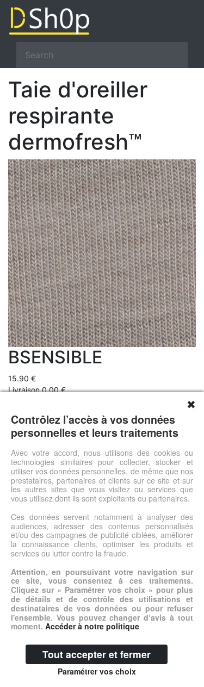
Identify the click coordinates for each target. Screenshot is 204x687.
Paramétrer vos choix (97, 671)
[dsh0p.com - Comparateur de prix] (102, 21)
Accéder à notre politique (92, 626)
